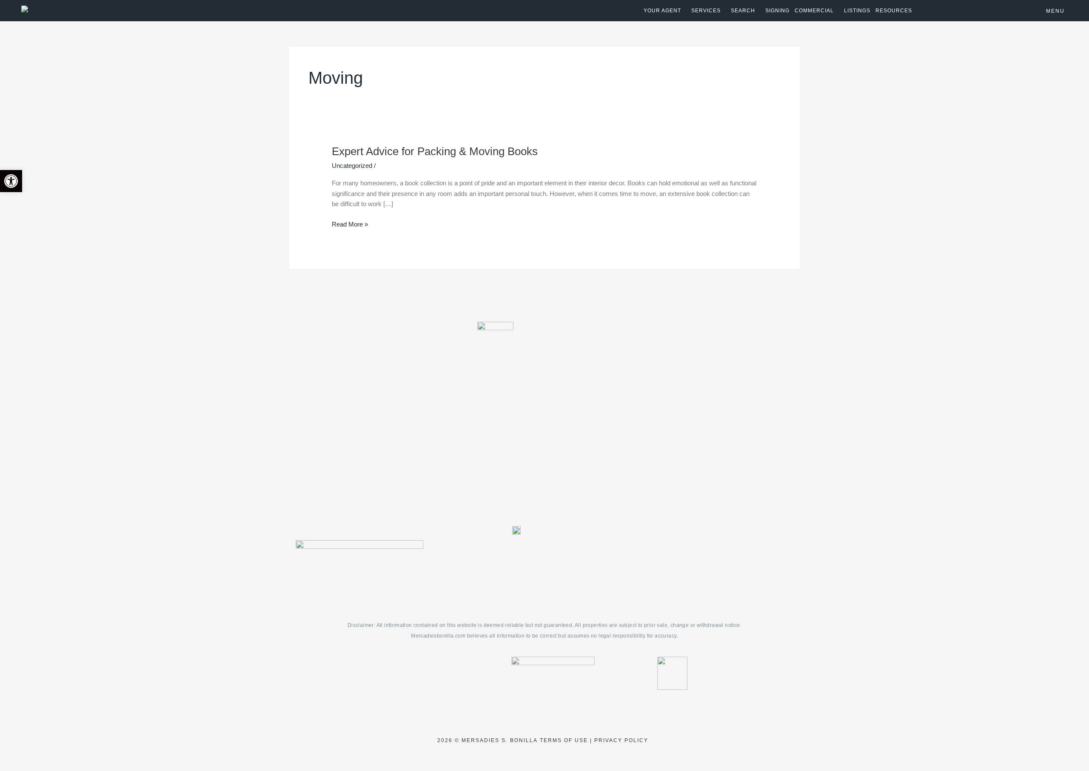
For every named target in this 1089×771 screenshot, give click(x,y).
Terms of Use (564, 740)
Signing (777, 11)
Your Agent (662, 11)
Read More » (350, 223)
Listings (857, 11)
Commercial (814, 11)
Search (743, 11)
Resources (893, 11)
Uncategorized (352, 165)
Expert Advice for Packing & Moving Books (435, 151)
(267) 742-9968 (956, 10)
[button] (11, 181)
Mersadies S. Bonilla (500, 740)
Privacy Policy (621, 740)
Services (706, 11)
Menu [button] (1055, 11)
